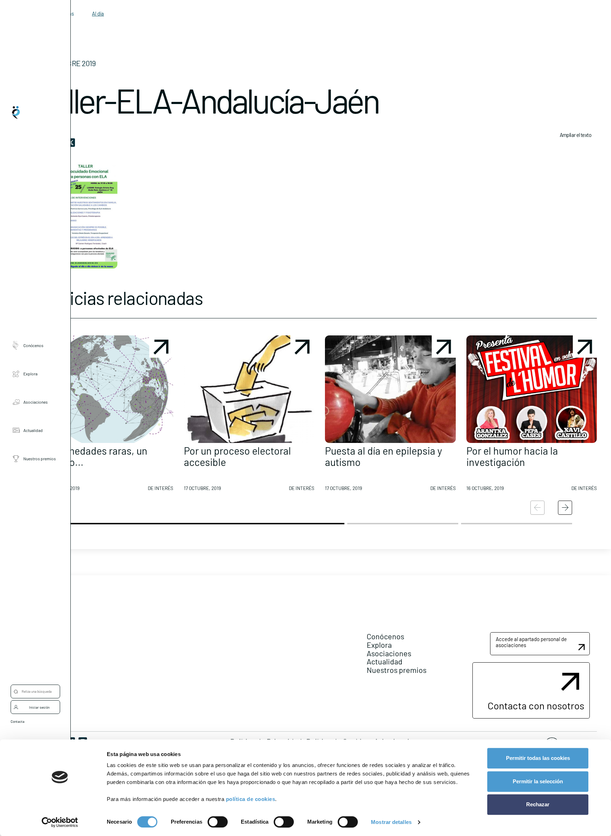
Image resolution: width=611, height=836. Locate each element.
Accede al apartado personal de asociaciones (531, 642)
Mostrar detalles (391, 822)
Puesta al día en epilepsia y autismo (383, 456)
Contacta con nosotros (536, 705)
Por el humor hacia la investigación (512, 456)
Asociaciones (35, 401)
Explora (30, 373)
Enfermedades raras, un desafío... (94, 456)
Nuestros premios (39, 458)
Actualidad (33, 429)
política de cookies (250, 799)
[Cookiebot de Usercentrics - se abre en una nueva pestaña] (60, 822)
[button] (107, 416)
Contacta (17, 721)
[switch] (218, 822)
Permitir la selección (538, 781)
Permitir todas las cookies (538, 758)
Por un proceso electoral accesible (237, 456)
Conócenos (33, 344)
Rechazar (537, 804)
